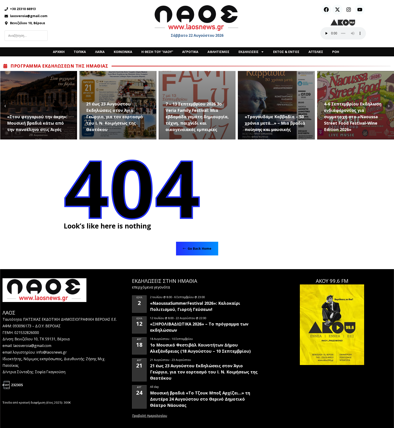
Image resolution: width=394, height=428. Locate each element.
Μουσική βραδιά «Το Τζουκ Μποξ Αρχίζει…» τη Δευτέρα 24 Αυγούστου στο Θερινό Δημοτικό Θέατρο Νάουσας (200, 399)
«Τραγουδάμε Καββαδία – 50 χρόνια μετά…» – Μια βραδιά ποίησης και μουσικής (275, 123)
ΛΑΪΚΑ (100, 52)
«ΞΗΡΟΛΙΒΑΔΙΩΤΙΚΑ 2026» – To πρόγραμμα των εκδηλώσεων (199, 327)
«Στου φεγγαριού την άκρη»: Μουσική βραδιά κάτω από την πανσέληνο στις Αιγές (37, 123)
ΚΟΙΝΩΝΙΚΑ (123, 52)
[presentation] (5, 105)
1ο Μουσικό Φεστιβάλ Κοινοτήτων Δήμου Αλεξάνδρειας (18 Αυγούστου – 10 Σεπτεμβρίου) (200, 348)
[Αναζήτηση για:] (26, 35)
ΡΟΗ (335, 52)
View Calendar (149, 416)
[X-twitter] (337, 10)
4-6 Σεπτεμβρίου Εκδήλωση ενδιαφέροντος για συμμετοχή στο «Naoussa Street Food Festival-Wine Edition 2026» (352, 116)
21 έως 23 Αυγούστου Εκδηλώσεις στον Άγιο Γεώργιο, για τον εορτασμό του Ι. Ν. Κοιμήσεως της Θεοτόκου (114, 116)
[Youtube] (360, 10)
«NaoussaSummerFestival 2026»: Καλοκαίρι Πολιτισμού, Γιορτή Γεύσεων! (195, 306)
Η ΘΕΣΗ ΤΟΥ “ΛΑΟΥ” (157, 52)
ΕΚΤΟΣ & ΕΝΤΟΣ (286, 52)
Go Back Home (199, 248)
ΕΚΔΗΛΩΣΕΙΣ (248, 52)
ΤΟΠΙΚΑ (80, 52)
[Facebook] (326, 10)
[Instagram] (349, 10)
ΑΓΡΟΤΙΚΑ (190, 52)
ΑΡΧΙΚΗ (59, 52)
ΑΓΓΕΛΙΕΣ (315, 52)
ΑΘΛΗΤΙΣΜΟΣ (218, 52)
